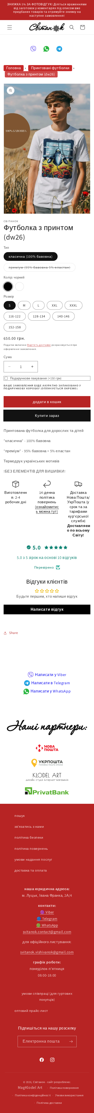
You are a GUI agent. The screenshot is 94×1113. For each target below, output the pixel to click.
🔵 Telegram (47, 918)
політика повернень (31, 848)
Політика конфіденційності (33, 1095)
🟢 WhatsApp (47, 925)
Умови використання (69, 1095)
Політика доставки (49, 1103)
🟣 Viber (47, 912)
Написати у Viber (50, 674)
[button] (9, 27)
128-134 (39, 316)
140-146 (63, 316)
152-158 (15, 327)
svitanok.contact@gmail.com (47, 931)
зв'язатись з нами (29, 826)
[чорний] (8, 286)
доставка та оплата (30, 870)
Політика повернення (64, 1088)
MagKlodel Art (30, 1087)
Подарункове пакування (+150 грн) (36, 378)
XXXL (73, 305)
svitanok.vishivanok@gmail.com (47, 952)
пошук (19, 815)
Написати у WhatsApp (51, 691)
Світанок (39, 1082)
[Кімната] (71, 1041)
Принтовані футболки (50, 68)
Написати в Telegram (50, 682)
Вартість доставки (39, 344)
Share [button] (13, 633)
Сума (8, 357)
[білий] (19, 286)
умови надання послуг (33, 859)
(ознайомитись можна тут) (47, 509)
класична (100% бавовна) (31, 256)
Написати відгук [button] (47, 609)
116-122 (15, 316)
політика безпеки (28, 837)
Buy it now (47, 415)
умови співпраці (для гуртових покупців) (47, 996)
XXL (55, 305)
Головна (13, 68)
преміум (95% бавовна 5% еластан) (42, 268)
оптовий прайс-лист (31, 1010)
